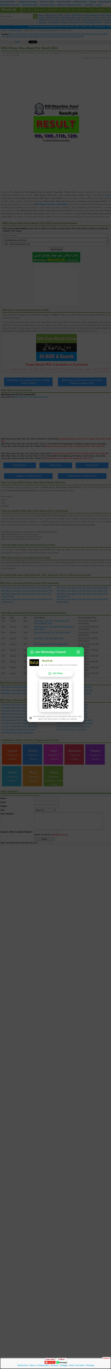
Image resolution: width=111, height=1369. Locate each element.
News (32, 1365)
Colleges (64, 1365)
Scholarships (43, 1365)
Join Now (58, 673)
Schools (54, 1365)
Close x (106, 1358)
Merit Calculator (77, 1365)
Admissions (22, 1365)
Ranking (90, 1365)
